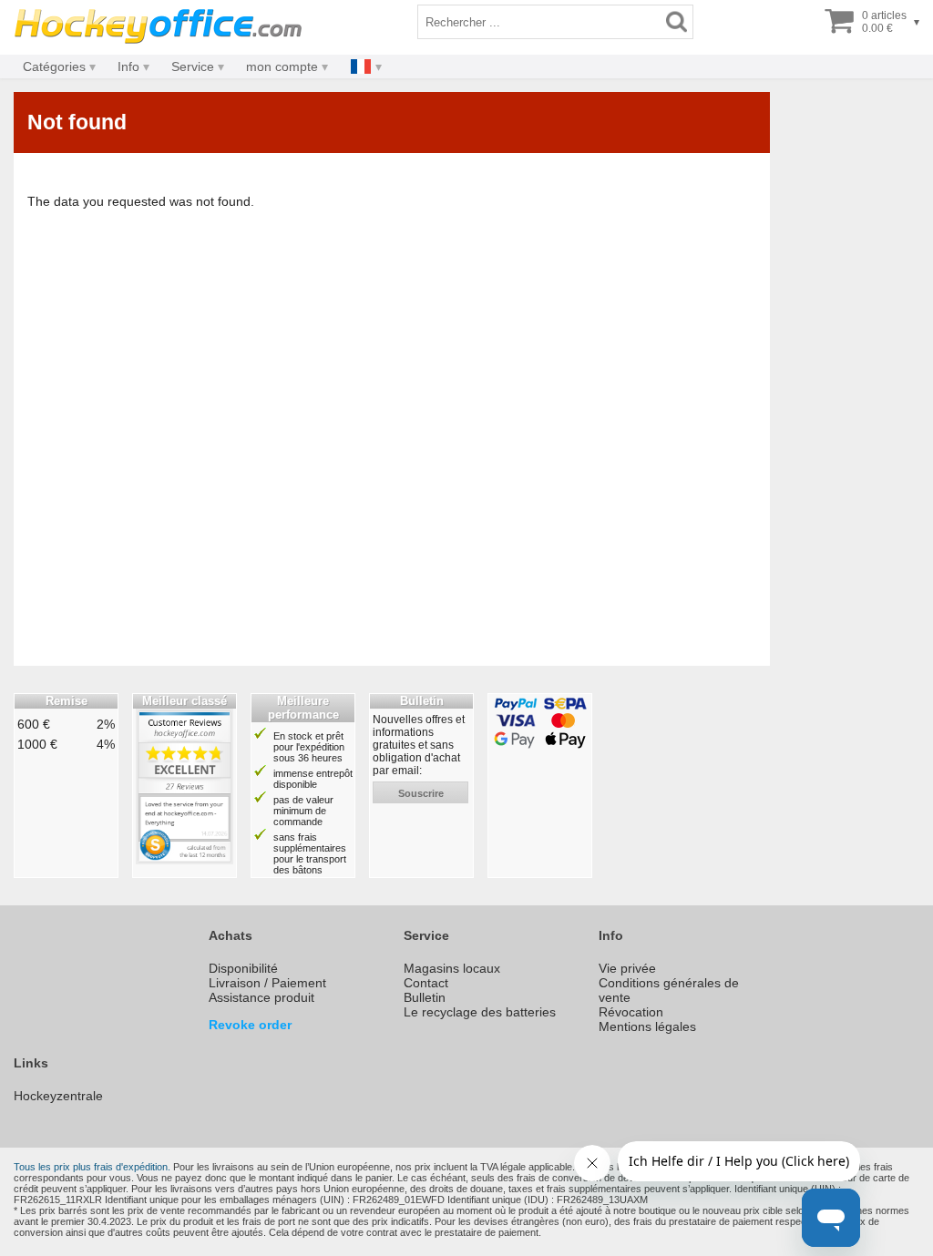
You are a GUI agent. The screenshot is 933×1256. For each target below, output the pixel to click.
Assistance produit (261, 997)
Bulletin (425, 997)
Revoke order (250, 1024)
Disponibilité (243, 968)
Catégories (54, 66)
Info (128, 66)
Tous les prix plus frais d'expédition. (92, 1166)
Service (192, 66)
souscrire (421, 793)
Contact (426, 982)
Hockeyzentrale (58, 1095)
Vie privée (627, 968)
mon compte (282, 66)
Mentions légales (647, 1026)
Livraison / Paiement (267, 982)
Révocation (631, 1012)
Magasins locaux (452, 968)
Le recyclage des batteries (480, 1012)
